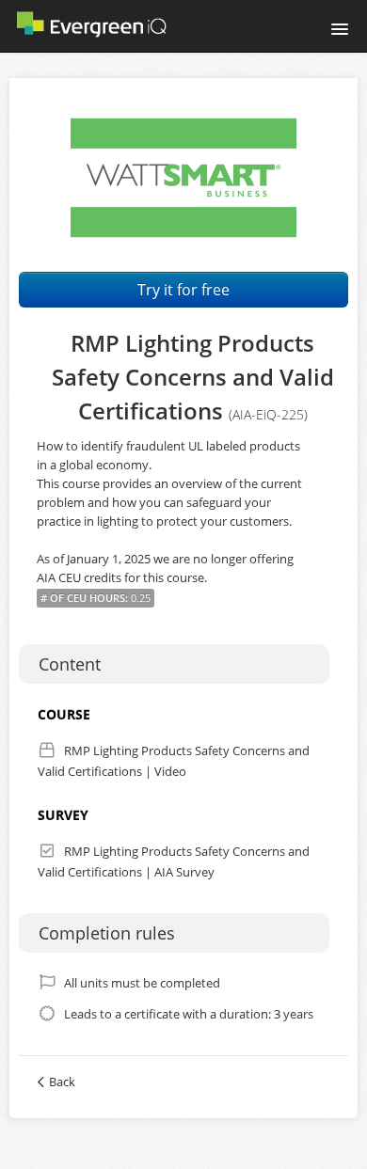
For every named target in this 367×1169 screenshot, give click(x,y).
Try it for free (183, 289)
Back (62, 1081)
